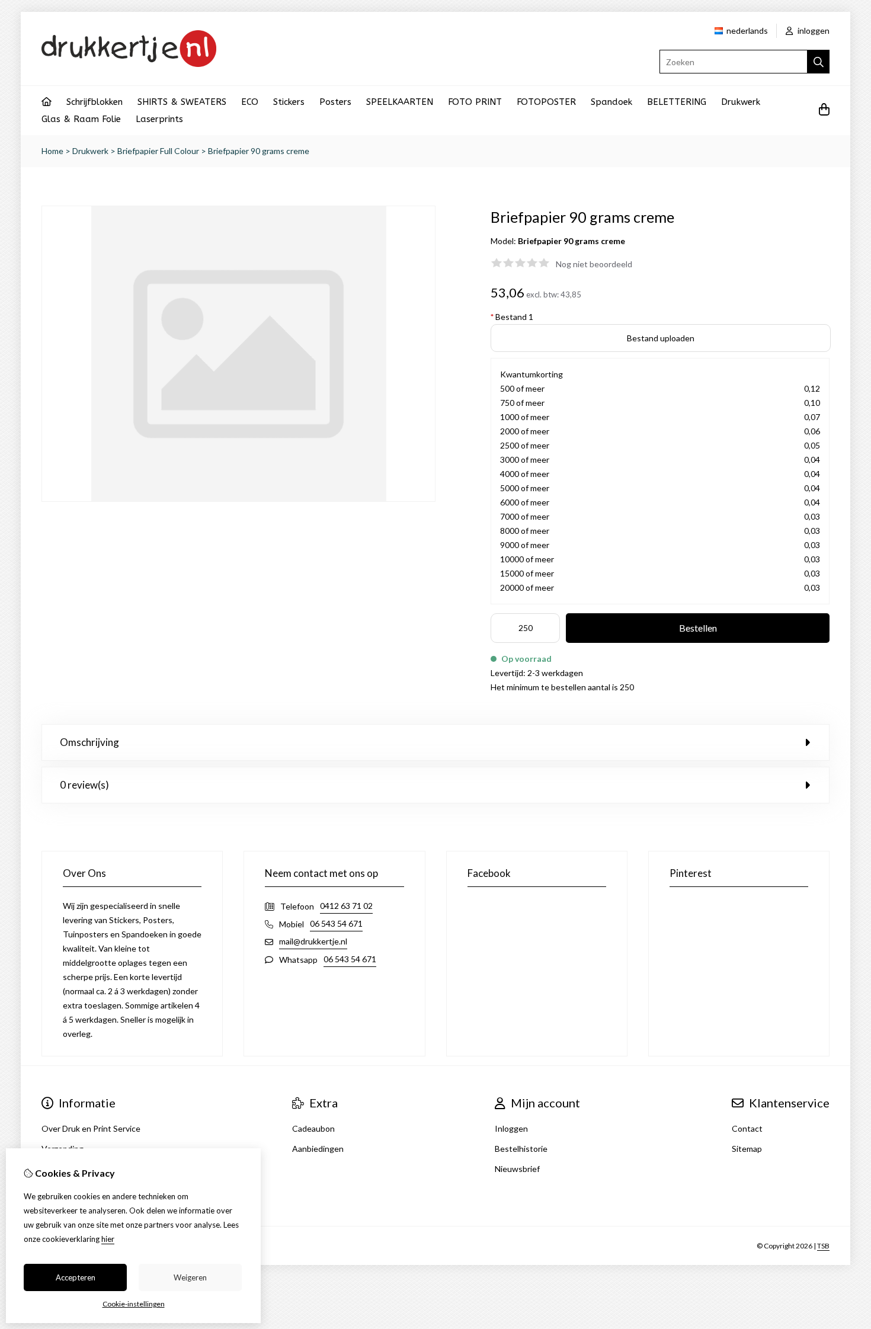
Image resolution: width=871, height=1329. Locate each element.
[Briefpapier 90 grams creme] (238, 499)
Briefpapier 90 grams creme (258, 151)
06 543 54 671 (336, 923)
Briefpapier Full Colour (158, 151)
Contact (747, 1128)
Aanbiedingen (318, 1149)
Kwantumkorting (531, 374)
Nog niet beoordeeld (594, 264)
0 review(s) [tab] (84, 785)
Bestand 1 (512, 317)
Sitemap (747, 1149)
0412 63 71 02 (346, 906)
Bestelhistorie (521, 1149)
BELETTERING (676, 102)
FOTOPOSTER (546, 102)
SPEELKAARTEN (399, 102)
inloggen (813, 30)
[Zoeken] (819, 61)
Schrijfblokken (94, 102)
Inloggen (511, 1128)
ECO (249, 102)
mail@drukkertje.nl (313, 941)
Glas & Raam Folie (81, 119)
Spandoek (611, 102)
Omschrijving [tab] (89, 742)
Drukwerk (740, 102)
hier (107, 1239)
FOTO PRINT (475, 102)
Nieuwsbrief (517, 1169)
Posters (335, 102)
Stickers (289, 102)
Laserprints (159, 119)
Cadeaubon (313, 1128)
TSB (823, 1245)
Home (52, 151)
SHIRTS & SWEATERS (181, 102)
